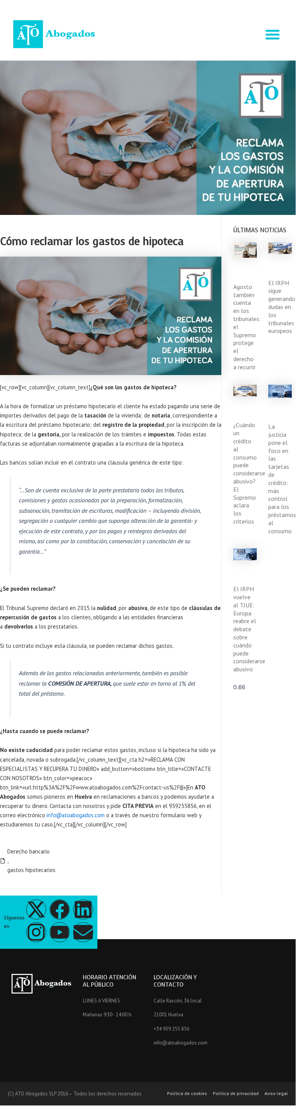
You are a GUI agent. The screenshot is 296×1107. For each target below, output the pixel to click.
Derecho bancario (28, 851)
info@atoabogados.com (76, 815)
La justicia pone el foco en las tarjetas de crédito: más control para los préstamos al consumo (282, 478)
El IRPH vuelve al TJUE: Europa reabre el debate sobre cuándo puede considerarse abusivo (249, 629)
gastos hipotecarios (31, 870)
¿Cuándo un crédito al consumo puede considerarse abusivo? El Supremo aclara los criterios (249, 473)
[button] (272, 34)
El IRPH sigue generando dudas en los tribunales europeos (281, 307)
